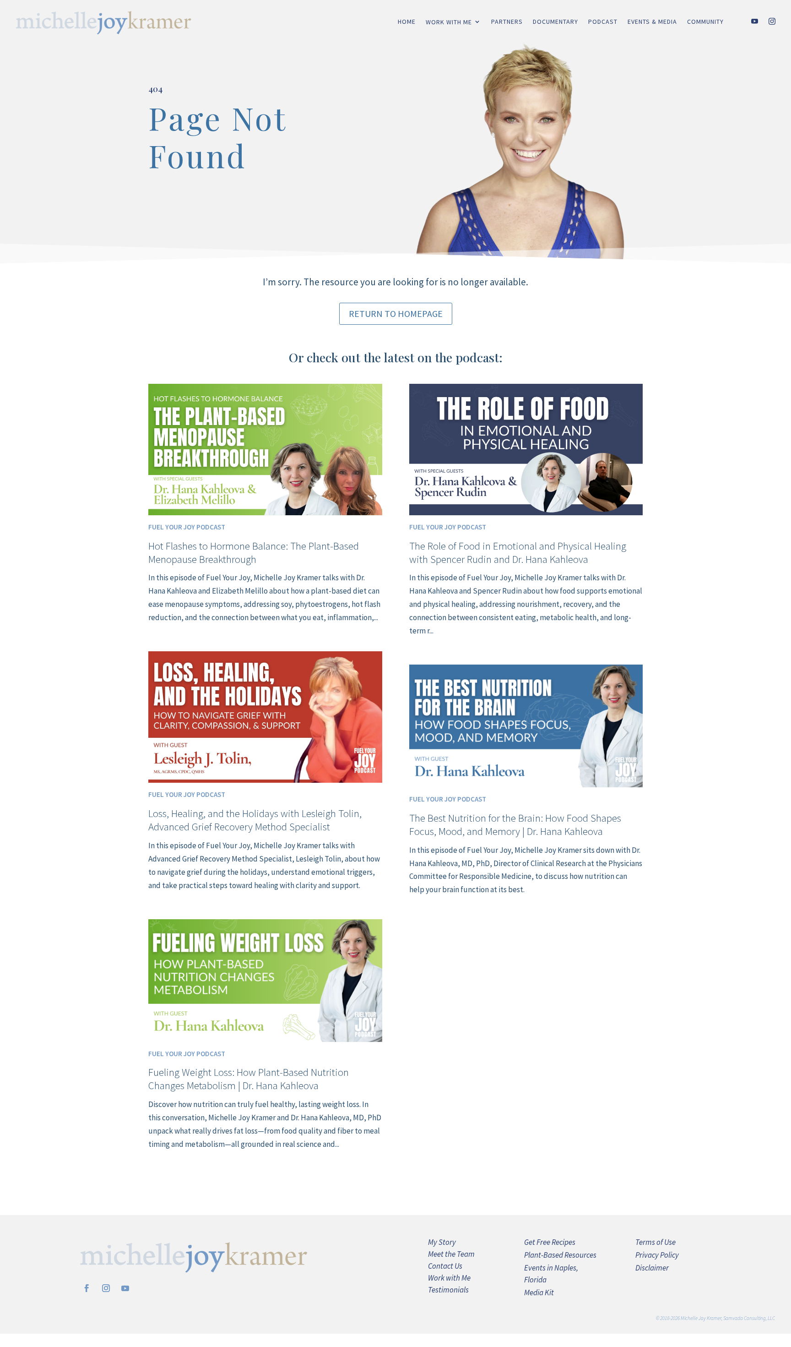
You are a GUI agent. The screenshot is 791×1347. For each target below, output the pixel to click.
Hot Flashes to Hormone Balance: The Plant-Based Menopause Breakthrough (253, 552)
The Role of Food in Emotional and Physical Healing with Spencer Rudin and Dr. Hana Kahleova (517, 552)
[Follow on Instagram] (106, 1288)
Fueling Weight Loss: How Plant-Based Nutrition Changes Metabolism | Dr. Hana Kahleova (248, 1078)
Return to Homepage (396, 313)
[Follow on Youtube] (125, 1288)
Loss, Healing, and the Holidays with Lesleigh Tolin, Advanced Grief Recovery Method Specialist (255, 820)
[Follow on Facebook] (87, 1288)
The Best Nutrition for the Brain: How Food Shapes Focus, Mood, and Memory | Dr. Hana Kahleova (515, 824)
